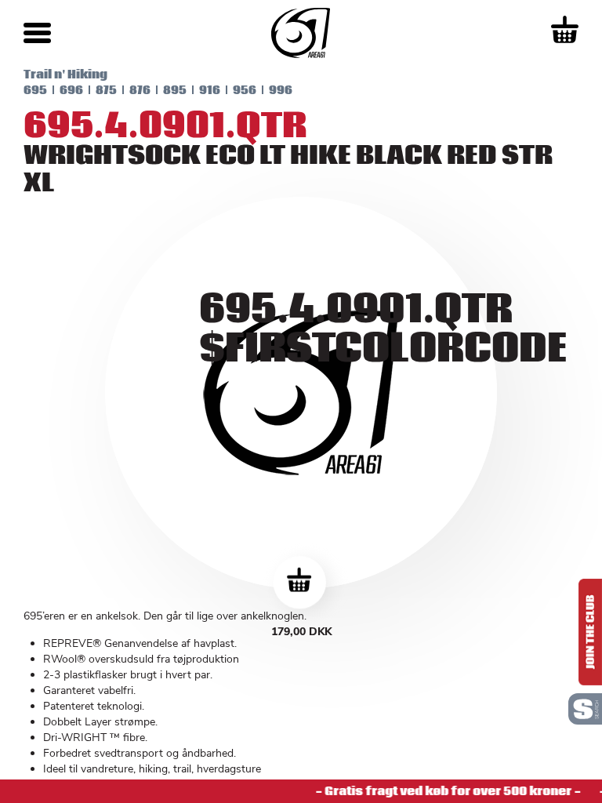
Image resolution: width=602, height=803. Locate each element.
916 (209, 90)
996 (280, 90)
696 (71, 90)
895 (175, 90)
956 (244, 90)
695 (35, 90)
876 (139, 90)
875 (106, 90)
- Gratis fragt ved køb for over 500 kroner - (443, 791)
